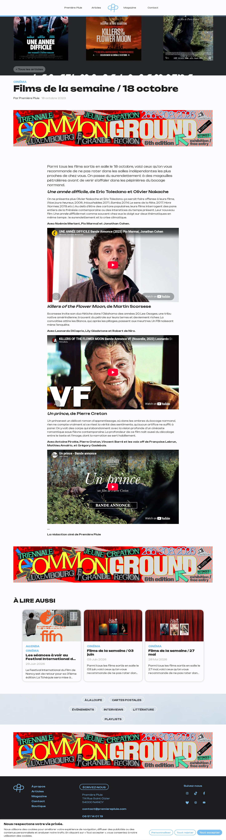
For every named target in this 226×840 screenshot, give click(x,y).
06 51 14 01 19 (92, 816)
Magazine (129, 7)
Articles (96, 7)
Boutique (39, 806)
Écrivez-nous (94, 787)
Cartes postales (126, 700)
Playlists (113, 719)
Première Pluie (73, 7)
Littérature (143, 709)
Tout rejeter (185, 832)
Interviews (113, 709)
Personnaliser (161, 832)
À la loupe (93, 700)
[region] (113, 829)
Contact (153, 7)
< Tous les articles (29, 69)
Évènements (83, 709)
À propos (38, 786)
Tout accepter (209, 832)
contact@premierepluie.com (104, 808)
